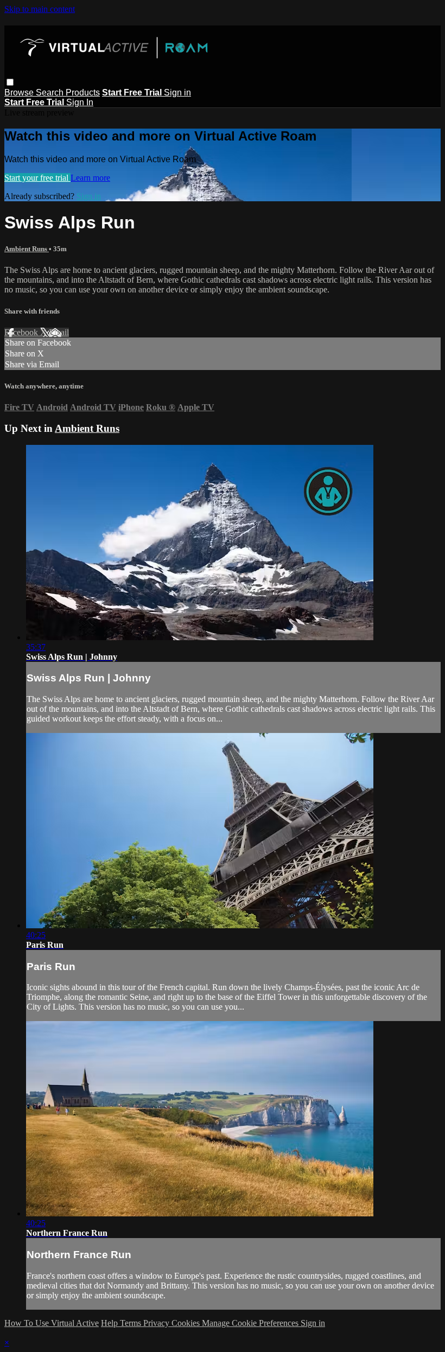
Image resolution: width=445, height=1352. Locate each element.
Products (83, 92)
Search (51, 92)
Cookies (186, 1323)
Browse (20, 92)
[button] (10, 82)
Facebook (22, 332)
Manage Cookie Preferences (251, 1323)
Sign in (177, 92)
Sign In (79, 102)
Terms (131, 1323)
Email (59, 332)
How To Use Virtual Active (51, 1323)
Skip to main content (39, 9)
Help (110, 1323)
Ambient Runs (26, 249)
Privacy (157, 1323)
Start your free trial (37, 177)
